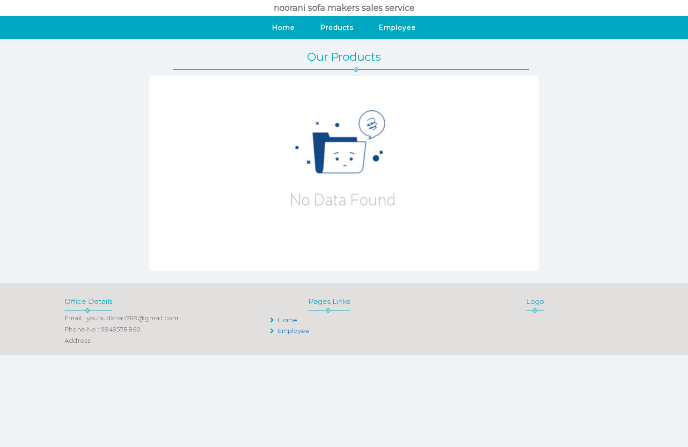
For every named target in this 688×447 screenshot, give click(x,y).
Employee (397, 27)
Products (336, 27)
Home (283, 27)
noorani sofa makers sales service (344, 8)
